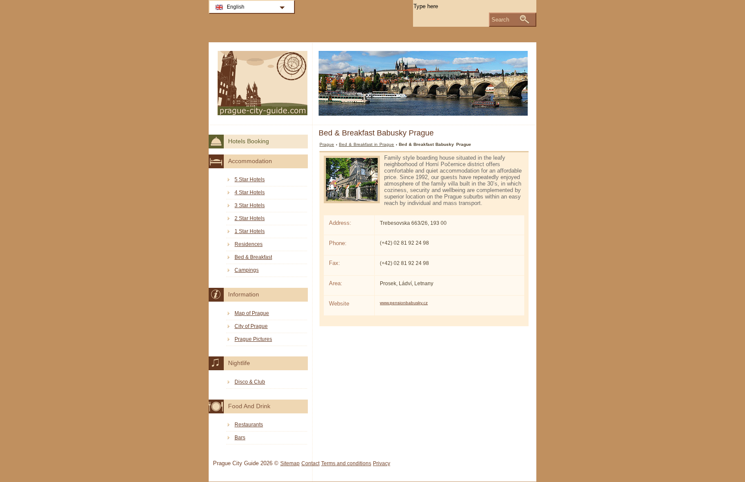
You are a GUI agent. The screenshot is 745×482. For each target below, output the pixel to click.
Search (500, 19)
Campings (247, 270)
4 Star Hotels (250, 192)
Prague (326, 144)
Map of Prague (252, 313)
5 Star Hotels (250, 179)
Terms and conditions (346, 463)
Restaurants (249, 425)
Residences (249, 244)
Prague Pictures (253, 339)
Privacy (381, 463)
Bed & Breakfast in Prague (366, 144)
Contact (310, 463)
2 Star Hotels (250, 218)
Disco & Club (250, 382)
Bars (240, 438)
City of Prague (251, 326)
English (235, 7)
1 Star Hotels (250, 231)
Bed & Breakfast (253, 257)
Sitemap (290, 463)
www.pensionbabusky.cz (404, 302)
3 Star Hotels (250, 205)
